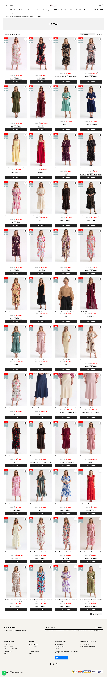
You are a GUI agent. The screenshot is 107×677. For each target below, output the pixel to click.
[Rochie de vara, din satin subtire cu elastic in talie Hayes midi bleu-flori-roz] (41, 245)
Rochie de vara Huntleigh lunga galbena (16, 168)
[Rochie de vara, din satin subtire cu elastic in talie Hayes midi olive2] (90, 581)
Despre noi (7, 644)
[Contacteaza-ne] (100, 5)
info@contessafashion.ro (89, 646)
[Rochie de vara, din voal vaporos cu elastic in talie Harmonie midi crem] (90, 341)
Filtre (100, 34)
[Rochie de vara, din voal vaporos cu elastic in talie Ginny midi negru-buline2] (90, 149)
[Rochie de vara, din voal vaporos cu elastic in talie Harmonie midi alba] (16, 389)
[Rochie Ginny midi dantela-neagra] (90, 197)
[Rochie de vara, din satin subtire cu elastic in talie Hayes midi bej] (16, 581)
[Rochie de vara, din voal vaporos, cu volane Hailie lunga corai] (90, 485)
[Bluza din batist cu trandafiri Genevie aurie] (66, 293)
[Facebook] (50, 664)
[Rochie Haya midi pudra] (41, 341)
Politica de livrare (8, 651)
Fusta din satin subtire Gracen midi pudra (91, 408)
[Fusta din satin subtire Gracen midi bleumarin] (41, 389)
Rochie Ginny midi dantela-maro (66, 216)
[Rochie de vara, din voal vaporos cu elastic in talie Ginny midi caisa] (16, 293)
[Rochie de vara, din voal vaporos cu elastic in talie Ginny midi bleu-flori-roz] (90, 245)
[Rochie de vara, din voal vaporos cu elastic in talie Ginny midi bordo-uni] (66, 437)
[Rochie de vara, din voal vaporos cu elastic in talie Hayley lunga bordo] (41, 101)
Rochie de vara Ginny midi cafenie (66, 72)
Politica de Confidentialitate (95, 631)
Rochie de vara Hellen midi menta (66, 120)
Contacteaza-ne (62, 658)
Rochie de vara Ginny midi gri (91, 72)
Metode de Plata (33, 644)
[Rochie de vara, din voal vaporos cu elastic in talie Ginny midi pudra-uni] (90, 437)
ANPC (30, 653)
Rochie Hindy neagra (41, 312)
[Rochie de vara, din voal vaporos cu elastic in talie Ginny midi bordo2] (66, 149)
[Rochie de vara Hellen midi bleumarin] (90, 101)
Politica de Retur (33, 647)
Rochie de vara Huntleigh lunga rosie (41, 168)
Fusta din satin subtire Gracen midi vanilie (66, 408)
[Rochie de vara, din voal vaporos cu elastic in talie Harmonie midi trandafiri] (16, 53)
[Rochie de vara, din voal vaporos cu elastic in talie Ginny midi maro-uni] (41, 437)
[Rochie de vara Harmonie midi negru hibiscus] (41, 53)
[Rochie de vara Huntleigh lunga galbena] (16, 149)
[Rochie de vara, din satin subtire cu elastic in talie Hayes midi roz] (90, 533)
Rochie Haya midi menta (16, 360)
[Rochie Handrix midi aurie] (66, 341)
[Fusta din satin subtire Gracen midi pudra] (90, 389)
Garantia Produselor (35, 649)
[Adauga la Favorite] (25, 39)
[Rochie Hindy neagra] (41, 293)
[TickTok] (53, 664)
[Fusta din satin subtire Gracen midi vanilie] (66, 389)
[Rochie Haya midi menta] (16, 341)
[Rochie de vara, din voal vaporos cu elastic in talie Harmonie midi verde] (41, 485)
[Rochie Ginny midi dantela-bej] (41, 197)
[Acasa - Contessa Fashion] (53, 5)
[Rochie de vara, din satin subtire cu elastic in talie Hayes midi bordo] (16, 245)
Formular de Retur (34, 651)
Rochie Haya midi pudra (41, 360)
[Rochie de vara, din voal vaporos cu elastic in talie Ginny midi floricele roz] (16, 485)
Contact (6, 653)
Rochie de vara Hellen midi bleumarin (90, 120)
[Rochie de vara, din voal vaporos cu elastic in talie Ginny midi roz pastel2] (16, 197)
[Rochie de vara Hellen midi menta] (66, 101)
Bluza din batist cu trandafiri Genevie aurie (66, 312)
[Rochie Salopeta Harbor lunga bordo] (90, 293)
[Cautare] (25, 5)
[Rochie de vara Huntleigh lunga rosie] (41, 149)
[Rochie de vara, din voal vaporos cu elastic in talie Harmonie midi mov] (66, 245)
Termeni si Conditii (9, 647)
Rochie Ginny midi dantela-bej (41, 216)
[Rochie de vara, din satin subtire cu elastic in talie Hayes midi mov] (66, 581)
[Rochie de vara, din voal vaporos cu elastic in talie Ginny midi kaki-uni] (16, 101)
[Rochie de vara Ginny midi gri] (90, 53)
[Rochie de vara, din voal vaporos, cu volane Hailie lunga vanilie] (16, 533)
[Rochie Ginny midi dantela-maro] (66, 197)
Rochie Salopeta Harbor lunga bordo (90, 312)
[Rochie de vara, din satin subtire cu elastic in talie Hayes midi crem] (66, 533)
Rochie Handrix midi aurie (66, 360)
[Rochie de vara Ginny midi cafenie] (66, 53)
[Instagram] (56, 664)
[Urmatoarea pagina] (101, 614)
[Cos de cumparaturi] (102, 5)
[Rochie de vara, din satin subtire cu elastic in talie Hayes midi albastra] (41, 581)
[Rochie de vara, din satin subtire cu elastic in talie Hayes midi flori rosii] (41, 533)
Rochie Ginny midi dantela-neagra (91, 216)
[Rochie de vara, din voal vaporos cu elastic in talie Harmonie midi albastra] (66, 485)
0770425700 (85, 644)
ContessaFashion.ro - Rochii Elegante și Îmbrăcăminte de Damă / (21, 16)
